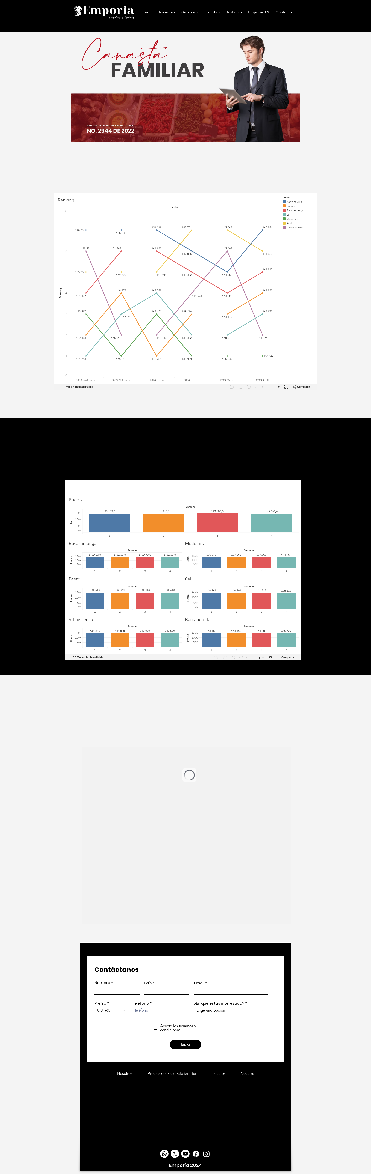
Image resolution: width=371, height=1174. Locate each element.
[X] (175, 1154)
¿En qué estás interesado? (219, 1003)
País (148, 983)
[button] (190, 12)
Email (199, 983)
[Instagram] (206, 1154)
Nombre (102, 983)
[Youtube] (185, 1154)
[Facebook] (196, 1154)
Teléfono (140, 1003)
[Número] (164, 1154)
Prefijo (100, 1003)
